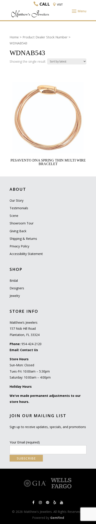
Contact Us (29, 350)
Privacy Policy (19, 246)
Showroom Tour (21, 223)
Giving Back (18, 231)
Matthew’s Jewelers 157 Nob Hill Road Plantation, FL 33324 (25, 328)
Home (14, 37)
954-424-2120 (31, 344)
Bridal (14, 280)
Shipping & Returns (23, 238)
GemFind (57, 518)
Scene (14, 215)
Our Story (16, 200)
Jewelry (15, 296)
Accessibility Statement (26, 254)
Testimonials (19, 208)
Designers (17, 288)
